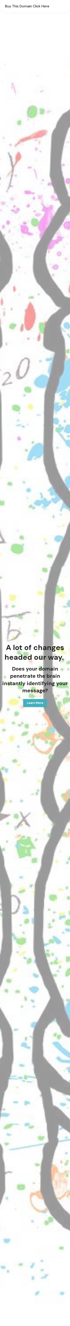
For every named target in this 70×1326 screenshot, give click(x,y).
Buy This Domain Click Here (27, 6)
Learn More (35, 703)
